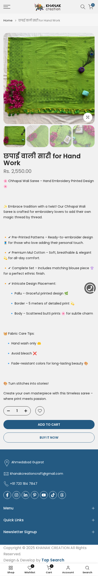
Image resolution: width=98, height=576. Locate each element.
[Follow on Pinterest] (35, 495)
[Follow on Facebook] (7, 495)
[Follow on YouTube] (44, 495)
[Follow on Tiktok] (53, 495)
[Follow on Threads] (62, 495)
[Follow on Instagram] (16, 495)
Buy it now (49, 437)
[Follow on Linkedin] (25, 495)
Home (8, 20)
